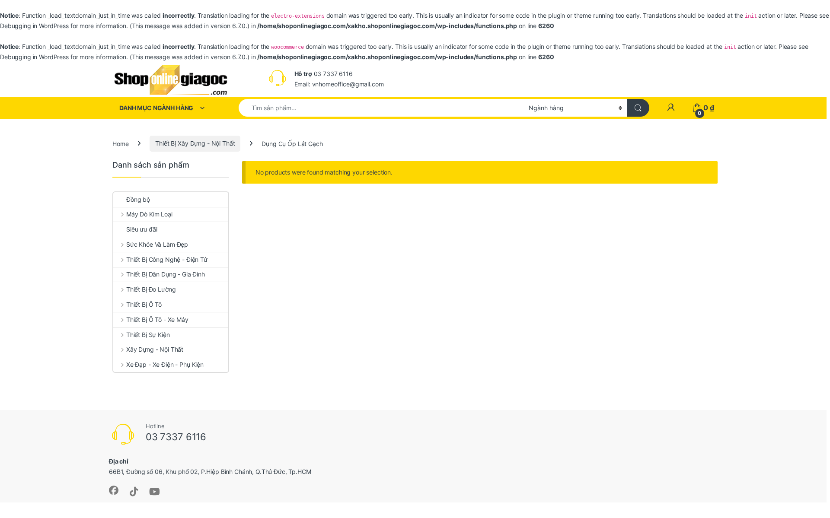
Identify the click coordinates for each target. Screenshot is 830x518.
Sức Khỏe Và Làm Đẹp (157, 244)
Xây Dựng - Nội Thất (154, 349)
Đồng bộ (138, 199)
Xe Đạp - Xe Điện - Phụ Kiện (165, 364)
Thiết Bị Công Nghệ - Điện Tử (167, 259)
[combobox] (381, 108)
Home (120, 143)
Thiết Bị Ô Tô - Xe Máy (157, 319)
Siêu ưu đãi (141, 229)
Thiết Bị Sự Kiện (148, 334)
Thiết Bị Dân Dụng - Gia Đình (165, 274)
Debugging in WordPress (34, 25)
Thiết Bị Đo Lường (151, 289)
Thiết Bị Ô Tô (144, 304)
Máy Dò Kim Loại (149, 214)
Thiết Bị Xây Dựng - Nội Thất (195, 143)
